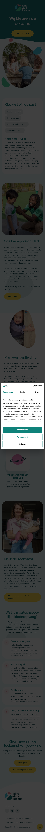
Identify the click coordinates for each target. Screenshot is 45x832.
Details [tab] (22, 392)
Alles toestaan (22, 430)
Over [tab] (37, 392)
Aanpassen (21, 437)
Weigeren (22, 444)
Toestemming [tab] (8, 392)
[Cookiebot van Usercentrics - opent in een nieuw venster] (32, 386)
